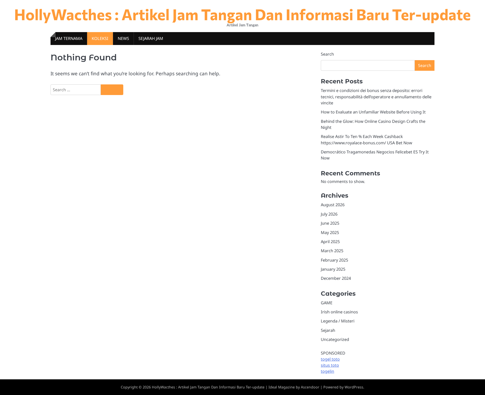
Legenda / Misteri (337, 321)
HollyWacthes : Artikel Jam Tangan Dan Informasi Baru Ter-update (242, 14)
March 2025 (332, 250)
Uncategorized (335, 339)
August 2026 (333, 204)
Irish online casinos (339, 312)
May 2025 (330, 232)
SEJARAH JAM (150, 38)
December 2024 (336, 278)
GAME (326, 303)
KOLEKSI (100, 38)
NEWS (123, 38)
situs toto (330, 365)
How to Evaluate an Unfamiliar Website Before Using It (373, 112)
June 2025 (330, 223)
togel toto (330, 359)
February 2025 (334, 260)
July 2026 (329, 214)
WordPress (354, 387)
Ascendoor (310, 387)
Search (327, 54)
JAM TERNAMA (68, 38)
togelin (327, 371)
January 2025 (333, 269)
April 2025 (330, 241)
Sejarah (328, 330)
